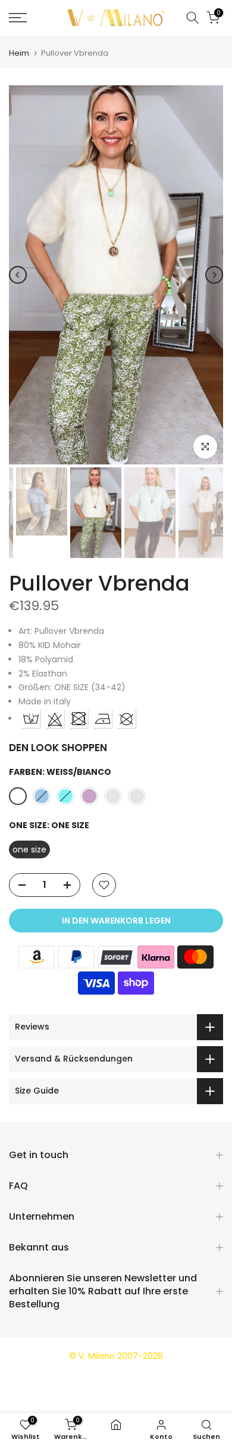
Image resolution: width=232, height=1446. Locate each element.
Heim (19, 53)
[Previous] (18, 275)
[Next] (214, 275)
